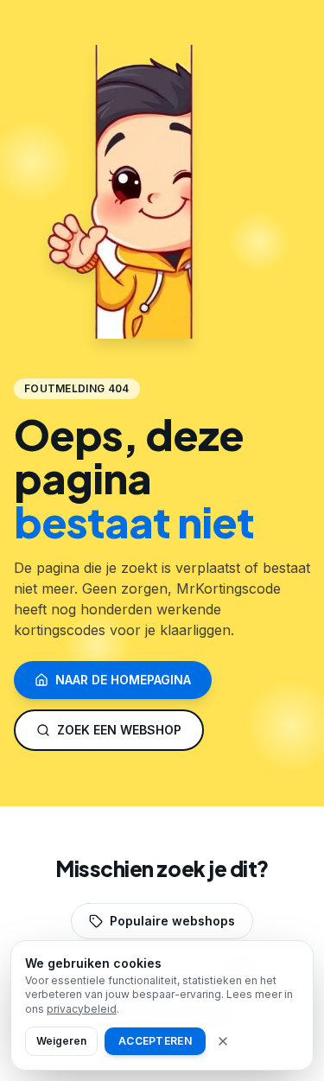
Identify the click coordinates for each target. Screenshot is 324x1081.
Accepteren (155, 1040)
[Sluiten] (223, 1041)
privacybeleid (82, 1008)
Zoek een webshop (119, 729)
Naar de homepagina (123, 679)
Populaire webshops (172, 920)
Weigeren (61, 1040)
